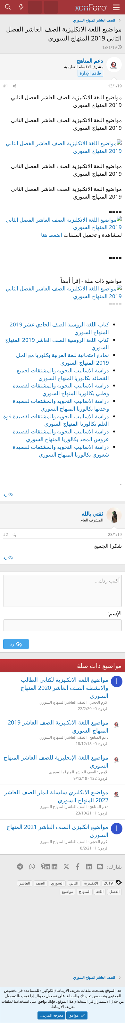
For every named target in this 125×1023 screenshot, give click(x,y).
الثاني (73, 883)
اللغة (100, 891)
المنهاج (84, 891)
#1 (5, 86)
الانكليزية (91, 883)
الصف (40, 883)
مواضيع (67, 891)
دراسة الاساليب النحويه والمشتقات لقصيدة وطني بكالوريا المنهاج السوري (61, 389)
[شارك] (14, 86)
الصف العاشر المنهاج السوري (63, 702)
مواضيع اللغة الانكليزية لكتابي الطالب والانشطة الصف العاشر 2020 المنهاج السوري (64, 687)
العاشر (24, 883)
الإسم (115, 613)
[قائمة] (116, 7)
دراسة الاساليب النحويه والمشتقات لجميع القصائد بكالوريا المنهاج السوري (63, 374)
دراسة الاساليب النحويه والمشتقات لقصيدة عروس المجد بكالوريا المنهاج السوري (61, 435)
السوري (57, 883)
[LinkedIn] (54, 866)
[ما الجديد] (21, 7)
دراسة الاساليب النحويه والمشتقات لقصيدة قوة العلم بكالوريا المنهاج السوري (56, 420)
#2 (5, 534)
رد (5, 494)
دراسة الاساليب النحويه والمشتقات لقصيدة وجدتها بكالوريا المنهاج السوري (61, 404)
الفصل (114, 891)
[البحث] (8, 7)
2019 (108, 883)
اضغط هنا (51, 234)
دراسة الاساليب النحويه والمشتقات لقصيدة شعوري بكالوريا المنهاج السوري (61, 450)
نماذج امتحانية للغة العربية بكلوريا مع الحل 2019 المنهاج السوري (62, 358)
